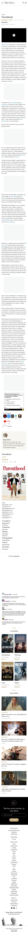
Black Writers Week (14, 887)
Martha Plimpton (6, 220)
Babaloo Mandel (5, 523)
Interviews (14, 880)
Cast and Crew (14, 834)
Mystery (14, 857)
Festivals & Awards (14, 895)
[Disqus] (14, 608)
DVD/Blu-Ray (14, 884)
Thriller (14, 866)
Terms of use (14, 929)
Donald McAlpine (6, 540)
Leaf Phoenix (11, 222)
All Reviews (14, 832)
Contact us (14, 901)
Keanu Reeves (5, 517)
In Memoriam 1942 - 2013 (14, 914)
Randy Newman (6, 544)
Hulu (14, 855)
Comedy (14, 847)
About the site (14, 900)
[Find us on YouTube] (14, 908)
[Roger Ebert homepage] (8, 3)
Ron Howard (4, 44)
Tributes (14, 882)
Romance (14, 860)
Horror (14, 853)
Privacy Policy (14, 931)
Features (14, 889)
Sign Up (14, 839)
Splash (9, 365)
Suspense (14, 864)
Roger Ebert (5, 22)
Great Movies (14, 874)
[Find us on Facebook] (11, 908)
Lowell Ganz (13, 196)
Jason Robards (5, 510)
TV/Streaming (14, 891)
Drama (4, 457)
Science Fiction (14, 862)
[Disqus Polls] (14, 575)
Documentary (14, 849)
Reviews (3, 14)
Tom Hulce (16, 157)
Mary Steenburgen (6, 508)
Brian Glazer (5, 529)
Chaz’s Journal (14, 873)
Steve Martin (14, 102)
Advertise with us (14, 903)
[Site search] (23, 2)
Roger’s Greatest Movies (14, 830)
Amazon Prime (14, 845)
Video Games (14, 885)
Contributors (14, 905)
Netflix (14, 858)
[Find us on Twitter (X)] (16, 908)
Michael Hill (4, 535)
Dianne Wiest (5, 504)
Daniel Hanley (5, 533)
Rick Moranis (5, 512)
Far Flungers (14, 878)
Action (14, 844)
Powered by (5, 426)
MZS (14, 876)
